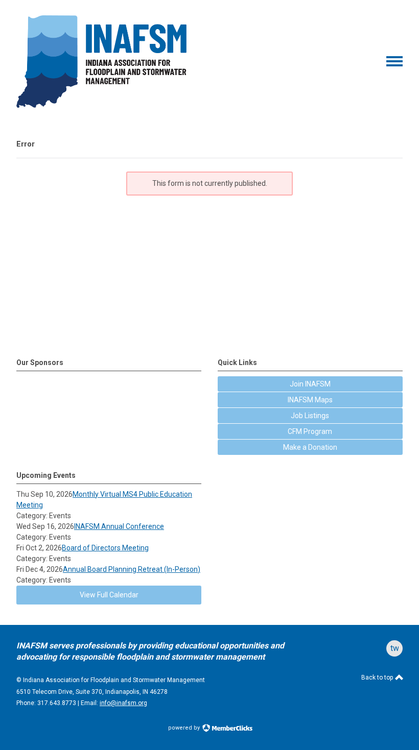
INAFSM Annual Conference (119, 526)
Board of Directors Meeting (105, 548)
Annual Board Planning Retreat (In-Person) (131, 569)
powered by (184, 727)
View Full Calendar (109, 595)
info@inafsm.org (123, 703)
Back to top (377, 677)
